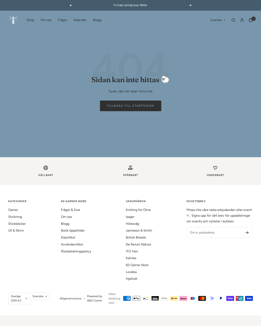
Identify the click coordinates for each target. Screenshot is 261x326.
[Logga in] (242, 20)
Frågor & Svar (70, 210)
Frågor (62, 20)
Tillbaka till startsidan (130, 106)
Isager (130, 217)
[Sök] (233, 20)
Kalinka (131, 258)
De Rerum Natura (138, 244)
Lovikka (131, 272)
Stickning (15, 217)
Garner (13, 210)
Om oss (46, 20)
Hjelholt (131, 279)
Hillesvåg (132, 224)
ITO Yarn (132, 251)
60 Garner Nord (137, 265)
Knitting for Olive (138, 210)
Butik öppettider (73, 230)
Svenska (216, 20)
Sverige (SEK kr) (16, 298)
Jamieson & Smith (139, 230)
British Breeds (136, 237)
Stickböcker (17, 224)
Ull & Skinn (16, 230)
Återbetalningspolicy (76, 251)
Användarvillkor (72, 244)
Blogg (97, 20)
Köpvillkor (68, 237)
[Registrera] (247, 232)
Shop (30, 20)
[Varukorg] (251, 20)
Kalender (80, 20)
